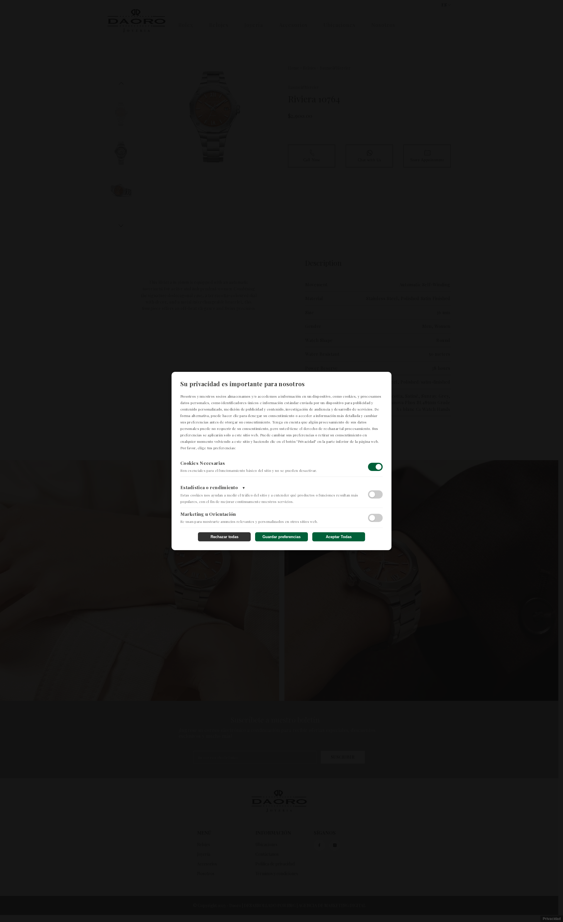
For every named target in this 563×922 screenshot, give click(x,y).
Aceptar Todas (339, 537)
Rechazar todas (224, 537)
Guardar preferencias (281, 537)
